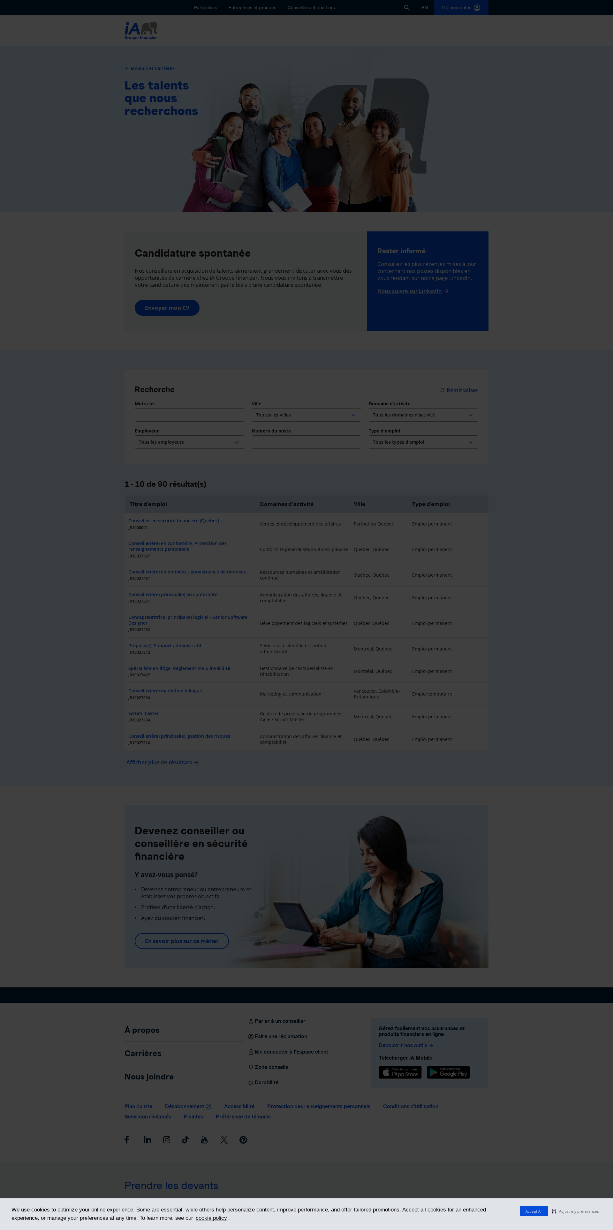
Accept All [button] (534, 1211)
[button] (575, 1211)
